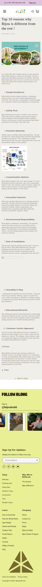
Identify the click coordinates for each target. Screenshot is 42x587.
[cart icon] (37, 11)
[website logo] (20, 11)
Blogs (24, 526)
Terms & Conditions (9, 577)
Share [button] (6, 370)
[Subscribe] (37, 460)
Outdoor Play (7, 530)
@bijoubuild (9, 407)
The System (26, 482)
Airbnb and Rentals (9, 526)
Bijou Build (5, 80)
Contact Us (26, 519)
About (24, 515)
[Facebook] (4, 466)
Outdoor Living (7, 491)
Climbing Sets (7, 483)
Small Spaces (7, 534)
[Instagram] (8, 466)
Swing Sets (6, 487)
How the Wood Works (10, 519)
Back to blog (22, 378)
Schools (5, 542)
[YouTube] (18, 466)
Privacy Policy (23, 577)
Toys (3, 499)
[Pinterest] (13, 466)
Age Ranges (6, 522)
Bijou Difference (28, 485)
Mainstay (5, 479)
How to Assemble (8, 515)
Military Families (8, 546)
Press (24, 522)
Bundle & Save (7, 502)
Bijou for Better (27, 530)
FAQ (4, 549)
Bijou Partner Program (30, 534)
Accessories (6, 495)
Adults (4, 538)
